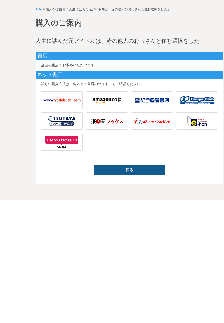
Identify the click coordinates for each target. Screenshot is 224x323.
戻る (129, 170)
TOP (39, 9)
